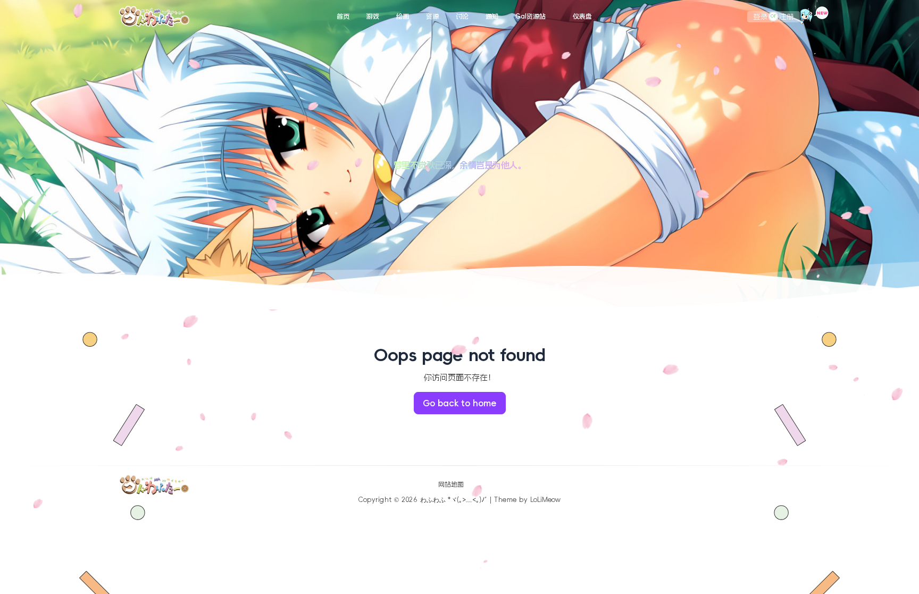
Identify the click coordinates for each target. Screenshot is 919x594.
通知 (492, 16)
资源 (432, 16)
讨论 (462, 16)
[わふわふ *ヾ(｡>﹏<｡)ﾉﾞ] (154, 16)
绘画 (402, 16)
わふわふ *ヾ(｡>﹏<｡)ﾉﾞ (454, 500)
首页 (343, 16)
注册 (786, 16)
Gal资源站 (530, 16)
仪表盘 (582, 16)
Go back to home (460, 403)
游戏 (372, 16)
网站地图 (451, 484)
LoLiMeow (545, 500)
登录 (760, 16)
